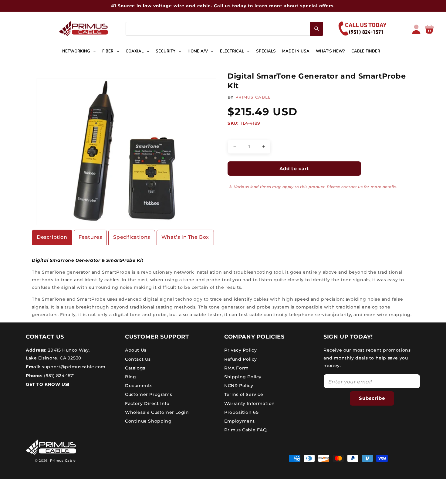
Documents (138, 385)
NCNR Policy (238, 385)
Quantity (237, 134)
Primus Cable (63, 460)
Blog (130, 376)
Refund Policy (240, 359)
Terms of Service (243, 394)
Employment (239, 421)
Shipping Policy (243, 376)
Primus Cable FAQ (245, 430)
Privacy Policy (240, 350)
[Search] (316, 29)
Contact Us (138, 359)
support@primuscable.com (73, 366)
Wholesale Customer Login (157, 412)
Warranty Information (249, 403)
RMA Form (236, 368)
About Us (136, 350)
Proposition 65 (241, 412)
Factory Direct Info (147, 403)
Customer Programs (148, 394)
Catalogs (135, 368)
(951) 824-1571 (59, 375)
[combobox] (224, 28)
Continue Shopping (148, 421)
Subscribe (372, 398)
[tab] (52, 237)
